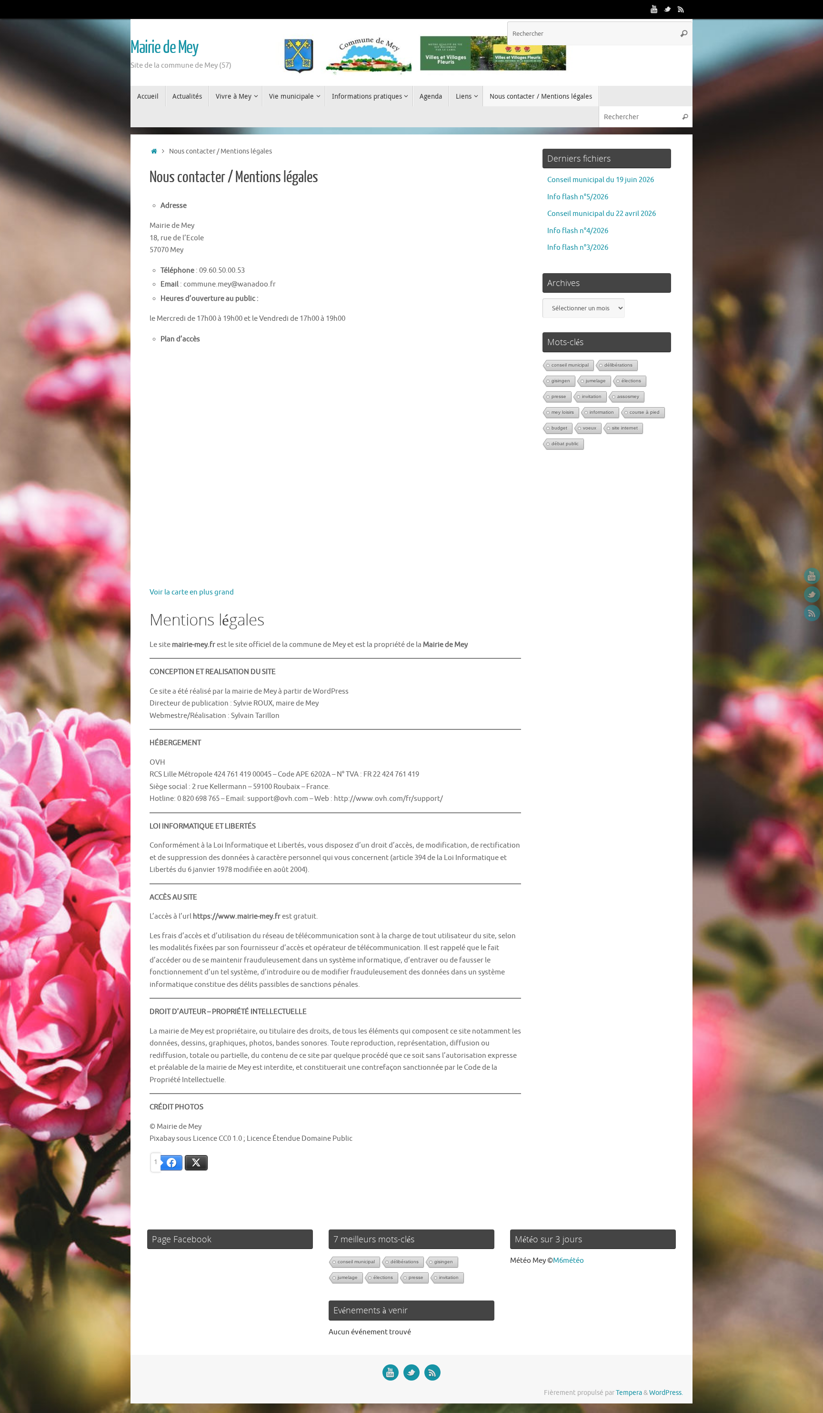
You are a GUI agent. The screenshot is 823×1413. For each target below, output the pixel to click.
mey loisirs (563, 412)
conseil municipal (570, 365)
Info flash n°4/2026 (577, 231)
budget (559, 427)
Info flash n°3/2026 (577, 247)
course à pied (645, 412)
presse (559, 396)
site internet (625, 427)
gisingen (561, 380)
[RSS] (681, 9)
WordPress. (666, 1393)
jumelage (596, 380)
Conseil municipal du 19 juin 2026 (600, 179)
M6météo (568, 1260)
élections (631, 380)
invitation (592, 396)
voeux (589, 427)
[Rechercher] (684, 33)
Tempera (629, 1393)
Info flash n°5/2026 (577, 197)
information (602, 412)
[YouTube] (654, 9)
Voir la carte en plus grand (192, 592)
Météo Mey (528, 1260)
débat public (565, 443)
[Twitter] (667, 9)
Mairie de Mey (164, 47)
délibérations (618, 365)
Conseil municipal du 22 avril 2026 (601, 213)
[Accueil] (154, 151)
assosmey (628, 396)
